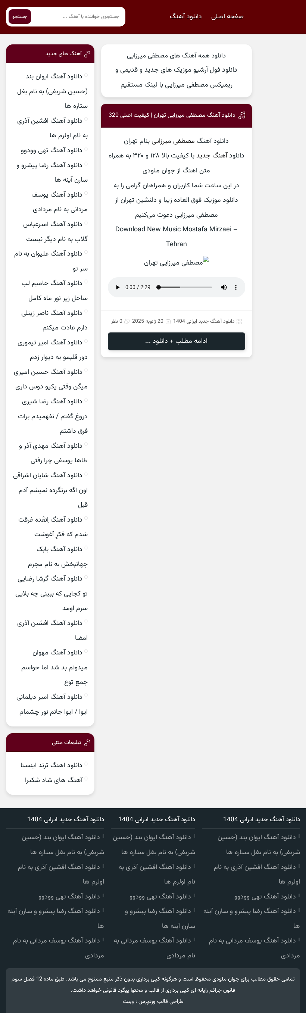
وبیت (128, 1001)
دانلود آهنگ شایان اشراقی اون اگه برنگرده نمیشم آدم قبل (50, 490)
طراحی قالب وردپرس (161, 1001)
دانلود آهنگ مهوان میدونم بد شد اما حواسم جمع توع (54, 668)
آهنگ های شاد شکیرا (53, 780)
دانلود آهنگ (186, 17)
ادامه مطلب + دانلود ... (176, 341)
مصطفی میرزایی (173, 141)
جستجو (19, 17)
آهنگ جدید (211, 156)
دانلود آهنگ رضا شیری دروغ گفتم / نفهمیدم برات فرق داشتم (53, 417)
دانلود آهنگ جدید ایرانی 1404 (204, 322)
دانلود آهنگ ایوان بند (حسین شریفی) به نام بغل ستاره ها (52, 92)
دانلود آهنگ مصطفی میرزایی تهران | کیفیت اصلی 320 (172, 115)
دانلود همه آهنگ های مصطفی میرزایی (176, 56)
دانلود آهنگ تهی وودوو (51, 151)
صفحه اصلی (227, 17)
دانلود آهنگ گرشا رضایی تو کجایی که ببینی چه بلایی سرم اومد (51, 594)
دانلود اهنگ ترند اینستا (51, 765)
